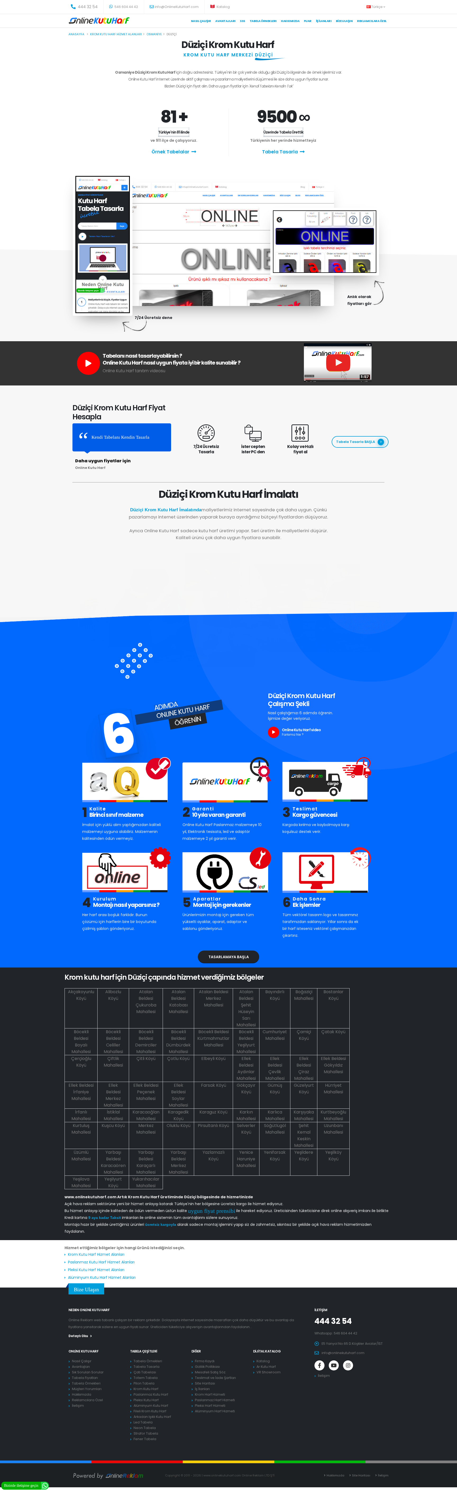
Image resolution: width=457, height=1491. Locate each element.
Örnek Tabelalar (170, 152)
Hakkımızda (290, 21)
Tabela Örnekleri (86, 1383)
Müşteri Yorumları (87, 1389)
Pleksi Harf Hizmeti (210, 1405)
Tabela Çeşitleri (143, 1351)
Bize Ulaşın (344, 21)
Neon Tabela (145, 1428)
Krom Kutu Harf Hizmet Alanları (96, 1254)
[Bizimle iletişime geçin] (45, 1485)
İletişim (78, 1405)
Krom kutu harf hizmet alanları (116, 34)
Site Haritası (205, 1383)
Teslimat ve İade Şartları (215, 1377)
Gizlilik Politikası (207, 1366)
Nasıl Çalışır (201, 21)
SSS (242, 21)
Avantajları (225, 21)
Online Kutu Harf (83, 1351)
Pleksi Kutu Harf (146, 1400)
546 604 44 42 (126, 7)
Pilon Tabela (144, 1383)
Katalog (223, 7)
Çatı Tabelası (145, 1372)
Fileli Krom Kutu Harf (150, 1411)
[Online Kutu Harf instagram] (348, 1365)
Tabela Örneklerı (263, 21)
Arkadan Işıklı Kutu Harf (152, 1416)
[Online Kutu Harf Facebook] (319, 1365)
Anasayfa (76, 34)
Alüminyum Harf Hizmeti (215, 1411)
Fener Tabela (145, 1439)
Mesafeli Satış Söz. (210, 1372)
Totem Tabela (146, 1377)
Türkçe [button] (377, 7)
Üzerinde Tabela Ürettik (283, 132)
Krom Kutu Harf (146, 1389)
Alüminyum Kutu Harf (151, 1405)
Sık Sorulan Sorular (88, 1372)
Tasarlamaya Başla (228, 957)
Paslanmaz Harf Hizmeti (215, 1400)
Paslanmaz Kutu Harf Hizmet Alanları (101, 1262)
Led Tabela (143, 1422)
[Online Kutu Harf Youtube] (334, 1365)
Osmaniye (154, 34)
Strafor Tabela (146, 1433)
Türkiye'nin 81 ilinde (173, 132)
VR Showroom (269, 1372)
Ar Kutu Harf (266, 1366)
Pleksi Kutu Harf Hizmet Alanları (96, 1269)
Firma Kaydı (204, 1361)
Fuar (308, 21)
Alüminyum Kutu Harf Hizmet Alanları (102, 1277)
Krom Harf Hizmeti (210, 1394)
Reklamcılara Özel (372, 21)
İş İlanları (324, 21)
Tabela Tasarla (280, 152)
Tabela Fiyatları (85, 1377)
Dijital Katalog (267, 1351)
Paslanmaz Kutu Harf (151, 1394)
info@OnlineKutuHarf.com (177, 7)
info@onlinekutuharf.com (343, 1353)
